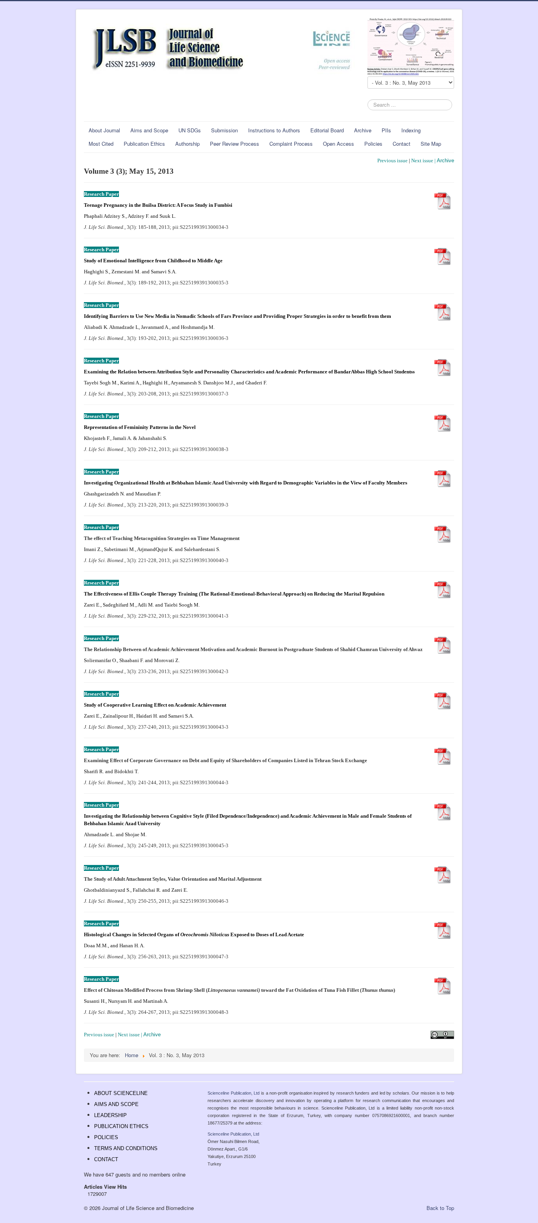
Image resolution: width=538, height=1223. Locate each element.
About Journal (104, 130)
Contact (401, 143)
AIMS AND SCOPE (116, 1104)
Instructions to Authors (274, 130)
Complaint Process (291, 143)
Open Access (338, 143)
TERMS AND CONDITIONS (126, 1148)
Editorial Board (327, 130)
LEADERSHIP (110, 1115)
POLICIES (106, 1137)
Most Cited (101, 143)
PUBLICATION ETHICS (121, 1126)
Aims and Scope (149, 130)
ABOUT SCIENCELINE (121, 1093)
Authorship (187, 143)
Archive (362, 130)
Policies (373, 143)
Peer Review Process (234, 143)
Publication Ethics (144, 143)
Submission (224, 130)
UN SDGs (189, 130)
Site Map (431, 143)
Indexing (411, 130)
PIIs (386, 130)
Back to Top (440, 1208)
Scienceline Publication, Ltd (234, 1093)
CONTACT (106, 1159)
